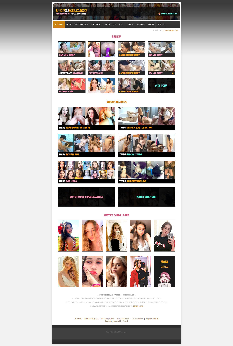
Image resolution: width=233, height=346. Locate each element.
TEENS (69, 24)
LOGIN (151, 24)
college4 (140, 290)
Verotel (125, 321)
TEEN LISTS (110, 24)
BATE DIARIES (81, 24)
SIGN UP (161, 24)
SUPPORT (140, 24)
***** (116, 314)
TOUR (130, 24)
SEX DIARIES (96, 24)
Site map (58, 24)
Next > (122, 24)
